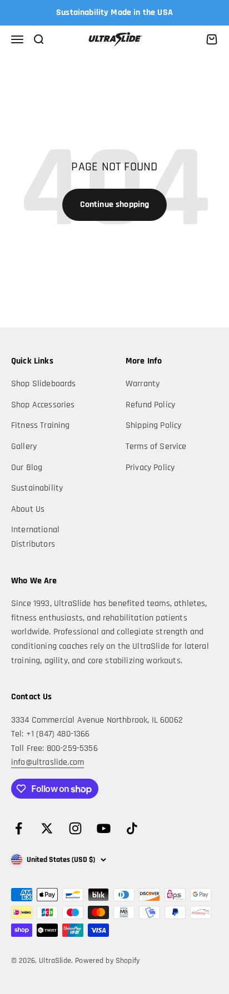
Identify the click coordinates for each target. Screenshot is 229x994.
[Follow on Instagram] (75, 828)
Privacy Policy (150, 467)
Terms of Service (156, 446)
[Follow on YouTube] (103, 828)
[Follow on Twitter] (46, 828)
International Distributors (35, 537)
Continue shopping (115, 204)
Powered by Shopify (107, 961)
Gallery (24, 446)
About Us (27, 509)
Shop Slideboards (43, 384)
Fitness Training (40, 425)
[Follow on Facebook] (18, 828)
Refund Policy (150, 405)
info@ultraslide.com (47, 762)
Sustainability (37, 488)
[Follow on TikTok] (132, 828)
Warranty (143, 384)
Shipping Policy (153, 425)
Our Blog (26, 467)
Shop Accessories (43, 405)
